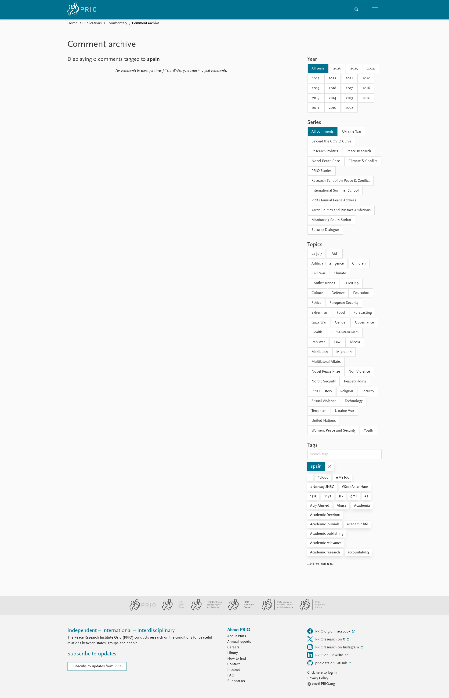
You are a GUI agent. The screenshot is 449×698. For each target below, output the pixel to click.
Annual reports (239, 642)
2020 (366, 78)
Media (355, 342)
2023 (315, 78)
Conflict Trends (323, 283)
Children (359, 263)
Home (72, 23)
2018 (332, 88)
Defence (338, 293)
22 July (316, 254)
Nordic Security (323, 381)
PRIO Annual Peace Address (333, 200)
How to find (236, 659)
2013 (349, 98)
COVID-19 (351, 283)
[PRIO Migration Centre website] (309, 609)
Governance (364, 322)
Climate (340, 273)
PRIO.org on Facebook (333, 631)
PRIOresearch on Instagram (337, 647)
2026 (337, 68)
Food (341, 313)
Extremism (319, 313)
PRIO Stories (321, 171)
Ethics (316, 303)
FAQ (230, 675)
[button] (375, 9)
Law (337, 342)
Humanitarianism (345, 332)
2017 (349, 88)
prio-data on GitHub (331, 663)
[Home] (81, 9)
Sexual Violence (323, 401)
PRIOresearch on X (330, 639)
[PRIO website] (140, 609)
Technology (353, 401)
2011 (315, 108)
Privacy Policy (317, 678)
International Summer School (335, 191)
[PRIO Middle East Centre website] (240, 609)
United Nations (323, 421)
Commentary (116, 23)
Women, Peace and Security (333, 431)
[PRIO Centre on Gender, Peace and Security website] (204, 609)
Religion (346, 391)
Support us (236, 681)
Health (316, 332)
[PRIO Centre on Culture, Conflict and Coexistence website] (276, 609)
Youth (368, 431)
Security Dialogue (325, 230)
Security (368, 391)
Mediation (319, 352)
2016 (366, 88)
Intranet (233, 670)
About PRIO (236, 636)
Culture (317, 293)
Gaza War (318, 322)
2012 (366, 98)
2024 (371, 68)
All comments (322, 132)
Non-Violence (359, 372)
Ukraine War (351, 132)
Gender (341, 322)
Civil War (318, 273)
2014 (332, 98)
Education (361, 293)
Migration (344, 352)
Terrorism (318, 411)
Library (232, 653)
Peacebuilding (355, 381)
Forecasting (363, 313)
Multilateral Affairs (326, 362)
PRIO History (321, 391)
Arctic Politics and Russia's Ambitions (341, 210)
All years (318, 68)
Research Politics (324, 151)
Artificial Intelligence (327, 263)
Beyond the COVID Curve (331, 141)
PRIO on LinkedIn (329, 655)
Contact (233, 664)
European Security (344, 303)
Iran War (318, 342)
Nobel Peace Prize (325, 161)
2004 (349, 108)
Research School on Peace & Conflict (340, 181)
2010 (332, 108)
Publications (92, 23)
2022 (332, 78)
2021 (349, 78)
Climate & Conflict (362, 161)
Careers (233, 647)
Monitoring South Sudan (331, 220)
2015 (315, 98)
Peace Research (359, 151)
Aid (334, 254)
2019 (315, 88)
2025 (354, 68)
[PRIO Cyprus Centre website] (171, 609)
